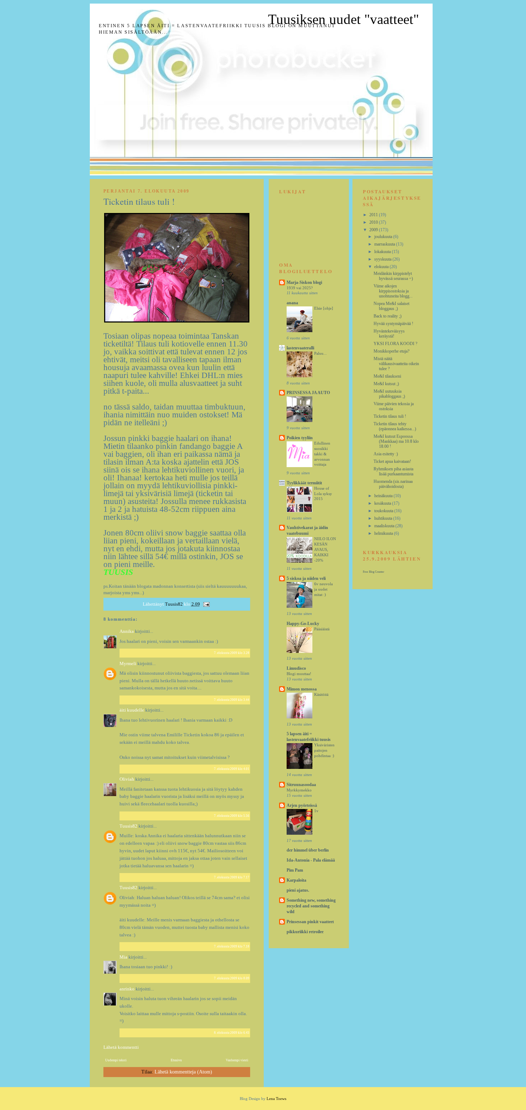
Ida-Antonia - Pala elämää (311, 860)
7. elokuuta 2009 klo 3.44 (231, 700)
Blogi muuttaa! (299, 674)
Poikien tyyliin (300, 437)
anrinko (127, 989)
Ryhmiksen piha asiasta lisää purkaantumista (393, 471)
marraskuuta (385, 244)
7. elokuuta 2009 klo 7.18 (231, 946)
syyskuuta (383, 259)
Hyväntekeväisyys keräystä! (389, 334)
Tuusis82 (129, 826)
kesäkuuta (383, 503)
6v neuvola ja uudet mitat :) (323, 589)
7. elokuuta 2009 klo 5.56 (231, 816)
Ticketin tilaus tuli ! (390, 416)
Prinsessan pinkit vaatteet (310, 921)
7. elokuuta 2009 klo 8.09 (231, 978)
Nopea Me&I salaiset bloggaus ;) (391, 306)
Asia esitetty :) (386, 453)
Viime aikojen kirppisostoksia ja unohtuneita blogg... (393, 291)
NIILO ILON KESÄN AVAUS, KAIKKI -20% (325, 549)
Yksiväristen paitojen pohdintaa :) (324, 750)
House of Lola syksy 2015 (323, 493)
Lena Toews (276, 1098)
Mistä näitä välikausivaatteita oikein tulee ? (396, 363)
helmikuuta (384, 533)
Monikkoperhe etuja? (391, 351)
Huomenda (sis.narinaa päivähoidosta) (393, 484)
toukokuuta (384, 510)
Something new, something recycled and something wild (311, 906)
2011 (374, 214)
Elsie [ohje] (323, 308)
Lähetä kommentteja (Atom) (183, 1072)
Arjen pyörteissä (302, 805)
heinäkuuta (384, 495)
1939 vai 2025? (300, 288)
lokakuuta (383, 251)
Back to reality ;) (387, 316)
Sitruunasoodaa (301, 784)
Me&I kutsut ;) (386, 383)
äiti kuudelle (132, 710)
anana (292, 302)
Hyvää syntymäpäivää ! (393, 323)
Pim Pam (295, 870)
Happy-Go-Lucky (303, 623)
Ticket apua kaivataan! (392, 461)
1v (316, 811)
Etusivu (176, 1060)
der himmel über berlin (308, 850)
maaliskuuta (384, 525)
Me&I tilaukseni (387, 376)
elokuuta (382, 266)
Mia (123, 957)
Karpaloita (296, 880)
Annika (127, 631)
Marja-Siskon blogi (304, 282)
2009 (374, 229)
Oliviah (127, 779)
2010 (374, 222)
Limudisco (296, 668)
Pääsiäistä (322, 629)
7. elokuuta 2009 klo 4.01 (231, 769)
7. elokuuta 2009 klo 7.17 (231, 877)
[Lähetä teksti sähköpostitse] (206, 604)
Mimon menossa (302, 689)
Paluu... (320, 353)
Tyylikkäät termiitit (304, 482)
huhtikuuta (383, 518)
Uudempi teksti (116, 1060)
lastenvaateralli (300, 347)
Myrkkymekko (299, 790)
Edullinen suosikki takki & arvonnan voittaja (322, 453)
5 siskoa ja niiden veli (306, 578)
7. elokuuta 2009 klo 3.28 (231, 653)
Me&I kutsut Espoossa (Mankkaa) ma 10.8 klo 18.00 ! (396, 441)
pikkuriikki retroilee (305, 931)
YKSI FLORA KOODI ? (395, 343)
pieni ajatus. (298, 890)
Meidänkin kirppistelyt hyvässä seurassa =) (393, 276)
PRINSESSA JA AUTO (308, 392)
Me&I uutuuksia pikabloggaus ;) (389, 394)
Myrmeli (128, 663)
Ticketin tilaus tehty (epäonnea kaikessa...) (395, 426)
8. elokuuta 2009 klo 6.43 (231, 1032)
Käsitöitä (321, 694)
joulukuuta (383, 236)
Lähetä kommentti (121, 1047)
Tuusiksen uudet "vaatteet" (343, 19)
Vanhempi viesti (237, 1060)
